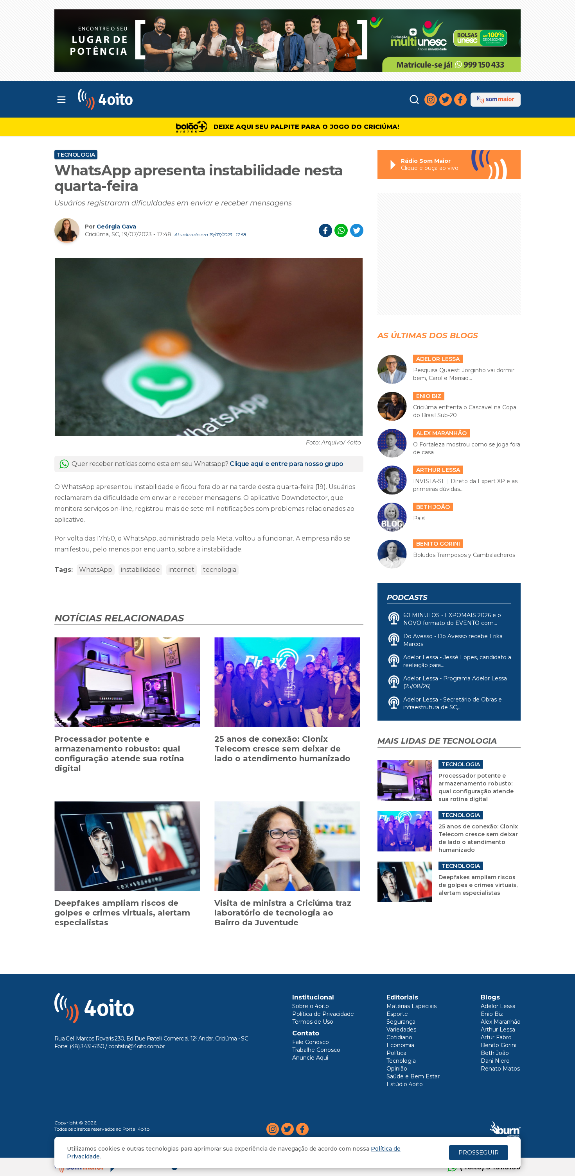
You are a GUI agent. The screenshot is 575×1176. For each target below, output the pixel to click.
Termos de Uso (312, 1021)
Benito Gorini (498, 1045)
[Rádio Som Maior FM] (496, 100)
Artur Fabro (496, 1037)
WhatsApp (95, 569)
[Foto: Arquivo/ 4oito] (208, 347)
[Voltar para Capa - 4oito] (140, 99)
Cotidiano (399, 1037)
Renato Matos (500, 1068)
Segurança (400, 1021)
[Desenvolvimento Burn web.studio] (505, 1129)
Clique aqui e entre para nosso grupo (286, 464)
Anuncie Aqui (310, 1057)
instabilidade (140, 569)
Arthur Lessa (498, 1029)
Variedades (401, 1029)
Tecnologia (76, 154)
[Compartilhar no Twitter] (356, 230)
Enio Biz (492, 1013)
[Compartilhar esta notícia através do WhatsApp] (341, 230)
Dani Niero (495, 1060)
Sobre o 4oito (310, 1006)
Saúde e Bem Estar (413, 1076)
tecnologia (219, 569)
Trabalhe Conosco (316, 1049)
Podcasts (407, 597)
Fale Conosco (310, 1042)
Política (396, 1052)
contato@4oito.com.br (136, 1046)
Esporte (397, 1013)
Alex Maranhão (501, 1021)
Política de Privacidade (323, 1013)
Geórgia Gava (116, 226)
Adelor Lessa (498, 1006)
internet (181, 569)
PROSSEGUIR (478, 1152)
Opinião (396, 1068)
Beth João (495, 1052)
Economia (400, 1045)
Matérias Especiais (411, 1006)
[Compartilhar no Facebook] (325, 230)
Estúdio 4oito (404, 1084)
